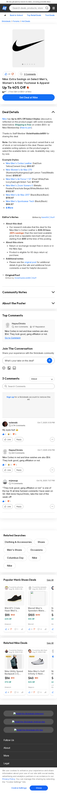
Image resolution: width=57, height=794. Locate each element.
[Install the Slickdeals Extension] (28, 713)
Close (39, 788)
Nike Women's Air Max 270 (19, 169)
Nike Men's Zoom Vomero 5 (19, 185)
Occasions (36, 549)
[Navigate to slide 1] (22, 64)
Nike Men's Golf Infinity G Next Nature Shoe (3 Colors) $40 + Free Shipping (37, 672)
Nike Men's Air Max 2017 (18, 195)
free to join (26, 127)
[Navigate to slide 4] (29, 64)
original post (30, 262)
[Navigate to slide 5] (32, 64)
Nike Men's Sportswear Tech (20, 201)
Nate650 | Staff (48, 217)
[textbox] (24, 360)
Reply (19, 439)
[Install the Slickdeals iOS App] (28, 730)
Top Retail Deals (34, 15)
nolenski (13, 422)
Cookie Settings (19, 788)
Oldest (34, 379)
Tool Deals (50, 15)
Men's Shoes (14, 549)
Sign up (10, 397)
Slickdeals (6, 21)
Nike (4, 119)
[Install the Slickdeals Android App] (28, 722)
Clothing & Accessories (18, 542)
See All (50, 580)
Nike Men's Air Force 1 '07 (18, 179)
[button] (12, 74)
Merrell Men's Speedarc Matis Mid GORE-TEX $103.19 (36, 609)
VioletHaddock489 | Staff (25, 278)
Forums (16, 21)
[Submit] (6, 386)
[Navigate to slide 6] (34, 64)
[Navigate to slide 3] (27, 64)
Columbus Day (15, 557)
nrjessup (13, 480)
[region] (28, 780)
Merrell (31, 624)
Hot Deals (26, 21)
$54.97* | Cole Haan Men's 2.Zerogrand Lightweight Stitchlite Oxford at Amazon (14, 609)
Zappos (31, 687)
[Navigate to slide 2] (25, 64)
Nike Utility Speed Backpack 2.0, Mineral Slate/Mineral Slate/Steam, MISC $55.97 (14, 672)
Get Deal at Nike (28, 97)
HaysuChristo (19, 323)
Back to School (16, 15)
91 (9, 74)
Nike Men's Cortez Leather (19, 163)
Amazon (8, 624)
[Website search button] (47, 8)
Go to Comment (13, 338)
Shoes (41, 542)
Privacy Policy (8, 779)
